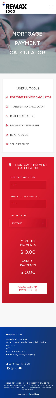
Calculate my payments (28, 288)
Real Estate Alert (22, 116)
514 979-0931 (18, 352)
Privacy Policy (21, 387)
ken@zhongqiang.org (24, 355)
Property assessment (24, 126)
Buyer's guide (19, 135)
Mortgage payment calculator (30, 97)
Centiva (34, 394)
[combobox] (28, 223)
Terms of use (36, 387)
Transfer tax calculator (27, 107)
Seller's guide (19, 144)
